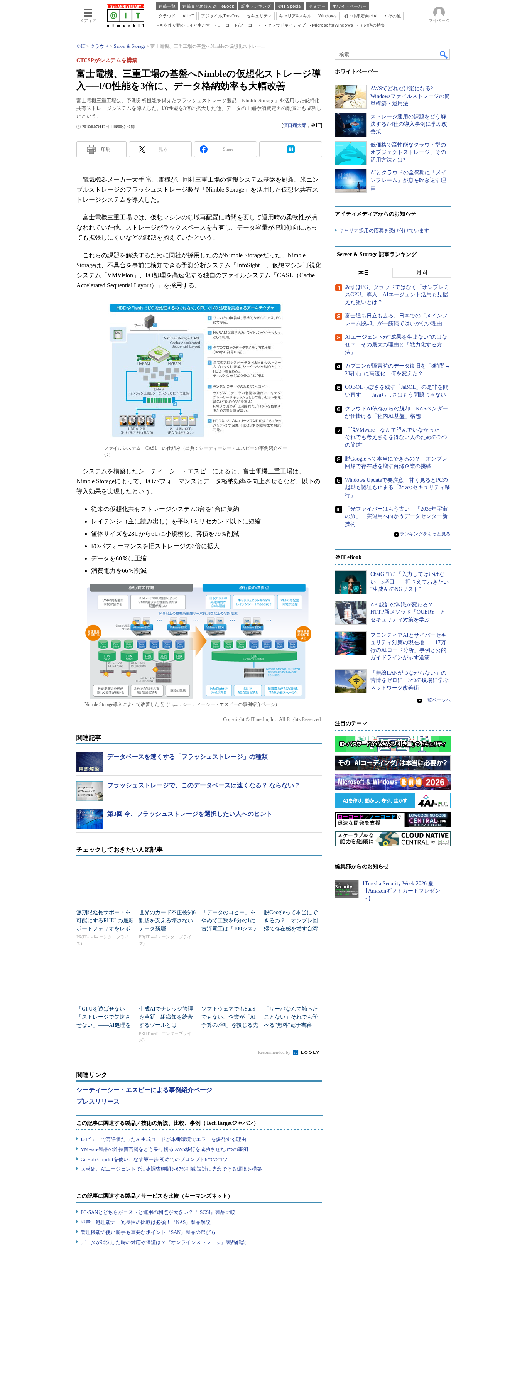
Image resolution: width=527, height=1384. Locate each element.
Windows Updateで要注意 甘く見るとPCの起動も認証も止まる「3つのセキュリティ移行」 (397, 487)
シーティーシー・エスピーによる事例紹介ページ (144, 1090)
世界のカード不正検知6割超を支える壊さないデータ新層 (167, 921)
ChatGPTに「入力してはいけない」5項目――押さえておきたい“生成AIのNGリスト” (409, 581)
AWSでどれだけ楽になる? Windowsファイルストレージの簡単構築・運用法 (410, 96)
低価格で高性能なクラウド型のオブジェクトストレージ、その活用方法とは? (408, 152)
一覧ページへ (437, 700)
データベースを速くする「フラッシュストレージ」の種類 (187, 756)
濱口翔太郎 (294, 125)
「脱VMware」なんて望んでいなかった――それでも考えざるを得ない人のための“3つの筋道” (397, 437)
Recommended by (275, 1052)
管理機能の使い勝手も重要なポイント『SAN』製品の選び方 (148, 1232)
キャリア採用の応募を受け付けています (384, 230)
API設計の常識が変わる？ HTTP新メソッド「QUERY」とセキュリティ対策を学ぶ (408, 612)
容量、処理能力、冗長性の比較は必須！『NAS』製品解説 (146, 1222)
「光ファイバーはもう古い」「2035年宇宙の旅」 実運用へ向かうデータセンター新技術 (396, 516)
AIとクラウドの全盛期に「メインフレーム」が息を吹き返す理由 (408, 180)
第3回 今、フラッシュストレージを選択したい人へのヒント (189, 813)
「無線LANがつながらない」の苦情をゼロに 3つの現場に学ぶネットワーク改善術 (409, 680)
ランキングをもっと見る (425, 534)
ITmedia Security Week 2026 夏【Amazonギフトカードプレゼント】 (401, 891)
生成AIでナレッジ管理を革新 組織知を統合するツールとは (166, 1017)
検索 (444, 54)
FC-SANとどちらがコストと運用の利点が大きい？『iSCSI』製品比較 (158, 1212)
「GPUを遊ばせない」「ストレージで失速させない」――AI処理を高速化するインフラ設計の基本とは (103, 1025)
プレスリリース (98, 1101)
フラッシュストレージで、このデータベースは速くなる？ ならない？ (203, 785)
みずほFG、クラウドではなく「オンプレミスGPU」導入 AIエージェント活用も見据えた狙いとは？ (397, 294)
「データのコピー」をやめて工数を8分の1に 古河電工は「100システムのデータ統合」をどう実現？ (231, 929)
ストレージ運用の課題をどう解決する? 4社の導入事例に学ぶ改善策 (408, 124)
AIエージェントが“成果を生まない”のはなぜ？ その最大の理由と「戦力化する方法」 (396, 344)
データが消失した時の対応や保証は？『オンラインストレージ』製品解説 (163, 1242)
